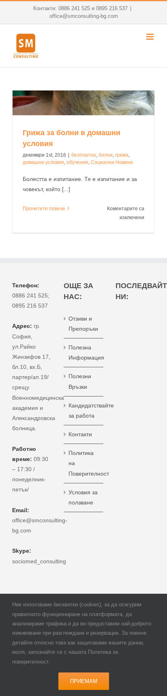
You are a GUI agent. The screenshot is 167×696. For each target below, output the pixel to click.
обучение (77, 162)
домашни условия (43, 162)
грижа (121, 155)
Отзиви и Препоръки (83, 323)
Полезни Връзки (80, 381)
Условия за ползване (83, 497)
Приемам (83, 681)
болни (105, 155)
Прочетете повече (44, 208)
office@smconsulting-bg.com (83, 16)
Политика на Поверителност (84, 463)
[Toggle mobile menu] (150, 36)
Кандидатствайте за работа (84, 410)
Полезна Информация (84, 352)
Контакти (80, 434)
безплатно (83, 155)
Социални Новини (112, 162)
